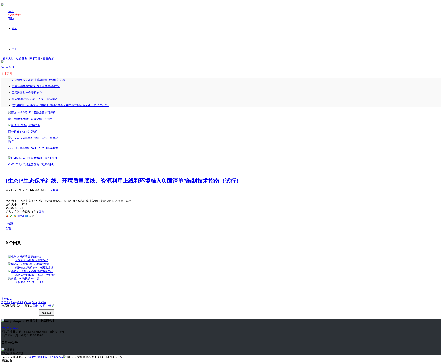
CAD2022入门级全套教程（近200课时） (32, 164)
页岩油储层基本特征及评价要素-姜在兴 (36, 86)
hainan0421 (7, 67)
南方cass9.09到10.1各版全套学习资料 (30, 118)
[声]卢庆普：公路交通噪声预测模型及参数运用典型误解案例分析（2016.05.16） (60, 105)
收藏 (10, 223)
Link (20, 302)
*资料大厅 (17, 14)
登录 (14, 28)
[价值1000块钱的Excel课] (23, 278)
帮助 (11, 18)
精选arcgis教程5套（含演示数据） (35, 267)
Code (34, 302)
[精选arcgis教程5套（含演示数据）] (30, 264)
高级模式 (6, 298)
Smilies (42, 302)
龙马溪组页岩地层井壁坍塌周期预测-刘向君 (38, 79)
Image (14, 302)
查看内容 (48, 58)
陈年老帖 (34, 58)
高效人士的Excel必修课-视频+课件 (36, 274)
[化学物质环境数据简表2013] (26, 256)
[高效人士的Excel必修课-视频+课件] (30, 271)
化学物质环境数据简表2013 (31, 260)
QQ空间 (20, 216)
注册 (14, 49)
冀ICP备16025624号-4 (50, 357)
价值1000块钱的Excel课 (29, 282)
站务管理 (21, 58)
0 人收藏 (53, 190)
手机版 (5, 328)
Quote (27, 302)
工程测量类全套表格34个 (27, 92)
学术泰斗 (6, 73)
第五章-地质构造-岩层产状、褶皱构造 (35, 99)
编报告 (32, 357)
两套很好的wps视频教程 (23, 131)
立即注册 (45, 305)
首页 (11, 11)
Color (7, 302)
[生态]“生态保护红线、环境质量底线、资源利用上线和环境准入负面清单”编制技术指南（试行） (124, 181)
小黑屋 (14, 328)
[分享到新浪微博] (7, 216)
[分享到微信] (11, 216)
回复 (41, 211)
